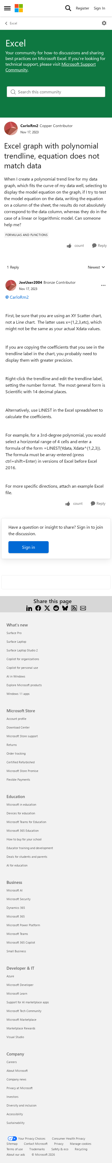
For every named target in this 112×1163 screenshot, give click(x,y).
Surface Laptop (16, 641)
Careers (12, 1062)
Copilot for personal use (22, 668)
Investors (12, 1097)
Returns (12, 745)
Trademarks (37, 1149)
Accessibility (15, 1114)
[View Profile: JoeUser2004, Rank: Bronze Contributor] (10, 285)
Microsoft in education (21, 804)
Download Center (18, 727)
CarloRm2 (29, 125)
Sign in (28, 547)
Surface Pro (14, 633)
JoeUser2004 (30, 282)
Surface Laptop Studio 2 (22, 650)
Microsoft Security (18, 899)
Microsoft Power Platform (23, 925)
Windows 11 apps (18, 694)
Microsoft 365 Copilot (21, 942)
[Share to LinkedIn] (29, 607)
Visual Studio (15, 1037)
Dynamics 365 (16, 908)
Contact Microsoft (36, 1144)
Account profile (16, 719)
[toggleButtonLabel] (104, 23)
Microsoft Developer (20, 985)
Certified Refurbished (21, 762)
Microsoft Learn (17, 993)
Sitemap (12, 1144)
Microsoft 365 (16, 916)
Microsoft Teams (17, 934)
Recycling (81, 1149)
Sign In (99, 8)
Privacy (58, 1144)
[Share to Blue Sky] (65, 607)
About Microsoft (17, 1071)
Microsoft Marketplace (21, 1019)
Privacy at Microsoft (20, 1088)
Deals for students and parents (27, 857)
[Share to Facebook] (38, 607)
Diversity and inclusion (21, 1105)
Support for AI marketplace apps (28, 1002)
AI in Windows (16, 676)
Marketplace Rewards (21, 1028)
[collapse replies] (56, 278)
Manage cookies (80, 1144)
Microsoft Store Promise (22, 771)
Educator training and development (30, 848)
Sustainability (15, 1123)
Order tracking (16, 753)
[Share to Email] (83, 607)
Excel (13, 23)
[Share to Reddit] (56, 607)
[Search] (68, 8)
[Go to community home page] (19, 8)
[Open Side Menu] (7, 8)
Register (82, 8)
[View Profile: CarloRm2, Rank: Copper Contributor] (11, 128)
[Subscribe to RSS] (74, 607)
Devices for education (21, 813)
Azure (10, 976)
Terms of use (15, 1149)
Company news (16, 1079)
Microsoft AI (15, 890)
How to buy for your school (24, 839)
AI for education (17, 865)
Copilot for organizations (23, 659)
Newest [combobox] (96, 267)
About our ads (16, 1154)
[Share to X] (47, 607)
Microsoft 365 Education (23, 830)
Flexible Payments (18, 779)
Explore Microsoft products (24, 685)
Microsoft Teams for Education (26, 822)
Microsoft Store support (22, 736)
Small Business (16, 951)
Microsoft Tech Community (24, 1011)
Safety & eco (59, 1149)
